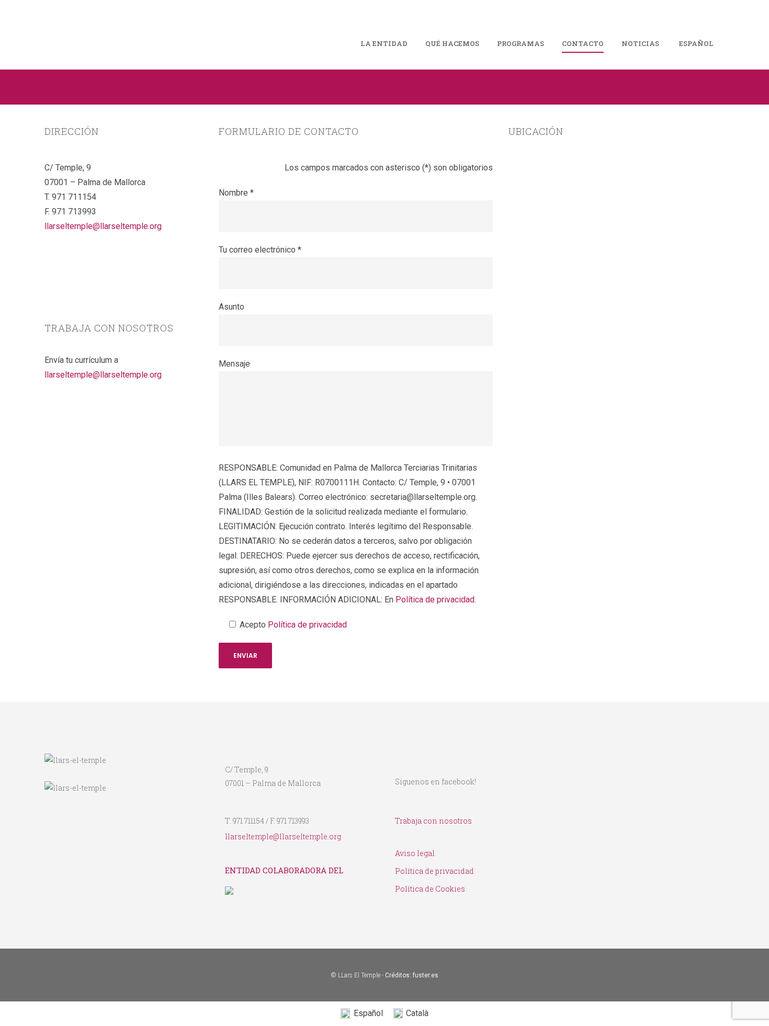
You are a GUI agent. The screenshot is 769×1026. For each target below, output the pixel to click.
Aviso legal (415, 853)
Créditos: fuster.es (411, 975)
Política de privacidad (434, 600)
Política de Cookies (430, 889)
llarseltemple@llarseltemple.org (103, 226)
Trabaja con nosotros (433, 821)
